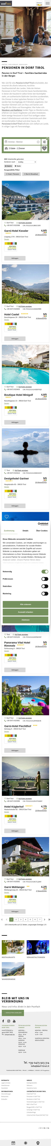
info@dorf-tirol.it (40, 1066)
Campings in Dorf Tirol (33, 1110)
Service (29, 1080)
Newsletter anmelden (13, 1013)
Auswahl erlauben (25, 612)
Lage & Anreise (5, 1083)
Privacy (25, 1070)
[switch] (45, 579)
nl (48, 1128)
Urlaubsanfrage (31, 1112)
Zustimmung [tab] (9, 531)
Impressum (31, 1070)
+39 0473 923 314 (10, 1034)
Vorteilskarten (5, 1085)
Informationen (7, 1091)
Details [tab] (25, 531)
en (44, 1128)
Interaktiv (5, 1080)
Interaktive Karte (32, 1088)
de (37, 1128)
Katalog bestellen (32, 1083)
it (40, 1128)
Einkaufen (4, 1099)
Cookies (37, 1070)
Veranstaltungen (6, 1094)
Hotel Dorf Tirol (31, 1094)
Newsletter (4, 1088)
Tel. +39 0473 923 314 (36, 1062)
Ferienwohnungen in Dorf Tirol (35, 1102)
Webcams (29, 1085)
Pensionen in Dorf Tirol (33, 1096)
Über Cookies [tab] (42, 531)
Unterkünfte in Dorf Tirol (36, 1091)
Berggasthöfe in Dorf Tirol (34, 1107)
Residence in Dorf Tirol (33, 1099)
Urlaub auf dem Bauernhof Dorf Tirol (37, 1115)
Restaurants (4, 1096)
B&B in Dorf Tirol (32, 1104)
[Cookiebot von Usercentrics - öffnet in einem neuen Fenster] (38, 524)
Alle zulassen (25, 604)
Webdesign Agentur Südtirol (5, 1128)
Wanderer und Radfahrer (12, 110)
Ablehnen (26, 620)
